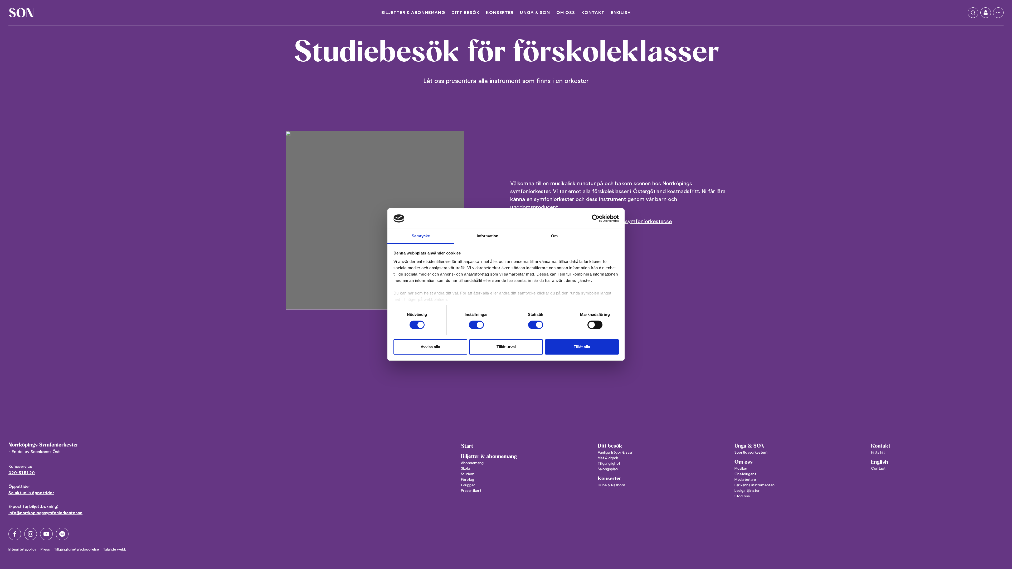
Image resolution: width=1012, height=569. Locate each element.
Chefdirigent (745, 474)
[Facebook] (14, 534)
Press (45, 549)
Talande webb (114, 549)
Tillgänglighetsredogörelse (76, 549)
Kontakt (593, 12)
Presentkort (471, 490)
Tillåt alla (582, 347)
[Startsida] (21, 12)
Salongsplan (608, 469)
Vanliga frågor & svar (615, 452)
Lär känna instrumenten (754, 485)
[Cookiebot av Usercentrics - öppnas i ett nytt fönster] (596, 218)
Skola (465, 468)
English (621, 12)
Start (467, 446)
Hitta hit (878, 452)
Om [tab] (554, 236)
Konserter (500, 12)
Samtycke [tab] (421, 236)
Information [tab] (487, 236)
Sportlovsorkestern (750, 452)
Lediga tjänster (747, 490)
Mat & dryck (608, 458)
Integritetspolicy (22, 549)
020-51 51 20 (21, 472)
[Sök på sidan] (973, 12)
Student (468, 474)
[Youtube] (46, 534)
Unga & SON (535, 12)
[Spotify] (62, 534)
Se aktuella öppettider (31, 492)
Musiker (740, 468)
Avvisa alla (430, 347)
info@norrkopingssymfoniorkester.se (45, 512)
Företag (467, 479)
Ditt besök (465, 12)
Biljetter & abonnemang (413, 12)
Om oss (565, 12)
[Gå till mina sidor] (985, 12)
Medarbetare (745, 479)
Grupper (468, 485)
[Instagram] (30, 534)
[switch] (476, 325)
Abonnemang (472, 463)
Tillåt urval (506, 347)
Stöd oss (742, 496)
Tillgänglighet (609, 463)
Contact (878, 468)
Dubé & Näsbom (611, 485)
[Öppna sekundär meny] (998, 12)
